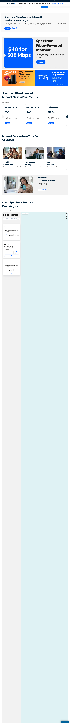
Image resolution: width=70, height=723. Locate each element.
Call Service (14, 28)
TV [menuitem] (30, 3)
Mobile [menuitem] (33, 3)
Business (13, 0)
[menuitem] (8, 0)
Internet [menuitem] (26, 3)
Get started (7, 123)
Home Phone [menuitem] (39, 3)
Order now (54, 3)
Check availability (44, 7)
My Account (57, 0)
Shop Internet (7, 28)
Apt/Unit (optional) (35, 6)
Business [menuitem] (44, 3)
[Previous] (3, 116)
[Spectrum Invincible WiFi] (18, 78)
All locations (3, 10)
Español (62, 0)
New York (7, 10)
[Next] (67, 116)
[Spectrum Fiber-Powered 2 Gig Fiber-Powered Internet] (51, 78)
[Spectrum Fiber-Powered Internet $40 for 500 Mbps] (35, 53)
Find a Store (52, 0)
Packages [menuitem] (21, 3)
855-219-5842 (60, 3)
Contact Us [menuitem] (49, 3)
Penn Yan (12, 10)
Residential (8, 0)
